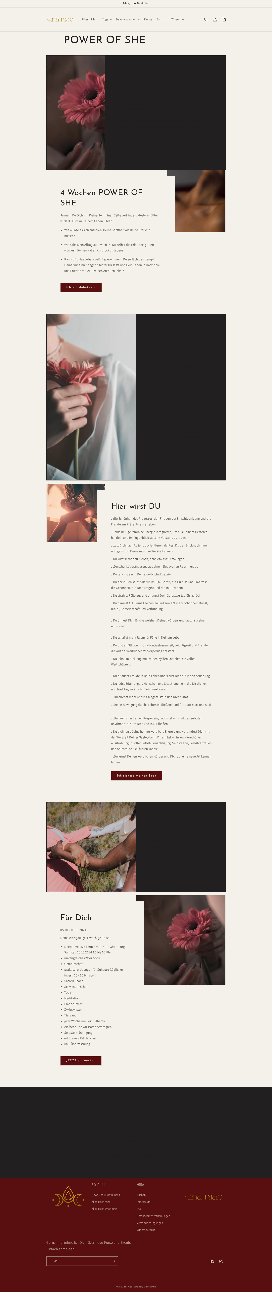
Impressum (143, 1202)
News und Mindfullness (106, 1195)
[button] (90, 19)
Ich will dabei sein (81, 287)
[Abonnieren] (113, 1261)
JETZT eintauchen (81, 1060)
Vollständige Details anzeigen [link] (133, 1169)
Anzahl (136, 1119)
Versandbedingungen (150, 1223)
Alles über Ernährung (104, 1209)
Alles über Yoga (101, 1202)
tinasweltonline (131, 1286)
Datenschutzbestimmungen (153, 1216)
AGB (139, 1209)
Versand (119, 1112)
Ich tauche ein (136, 151)
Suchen (141, 1195)
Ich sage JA (165, 870)
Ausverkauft (136, 1140)
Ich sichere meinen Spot (136, 775)
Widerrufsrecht (146, 1230)
